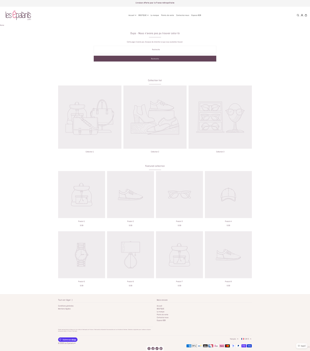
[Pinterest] (161, 349)
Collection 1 (90, 151)
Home (2, 25)
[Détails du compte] (302, 15)
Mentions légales (64, 309)
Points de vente (162, 314)
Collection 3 (220, 151)
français (233, 339)
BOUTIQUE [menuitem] (143, 15)
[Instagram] (149, 349)
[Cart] (306, 15)
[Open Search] (298, 15)
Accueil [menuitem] (132, 15)
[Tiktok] (157, 349)
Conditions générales (66, 306)
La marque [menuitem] (155, 15)
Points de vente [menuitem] (167, 15)
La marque (160, 311)
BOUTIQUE (160, 309)
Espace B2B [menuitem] (196, 15)
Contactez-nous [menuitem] (182, 15)
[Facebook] (153, 349)
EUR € (246, 339)
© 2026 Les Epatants (66, 343)
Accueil (159, 306)
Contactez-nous (162, 317)
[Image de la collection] (89, 117)
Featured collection (155, 165)
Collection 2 (155, 151)
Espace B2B (161, 320)
